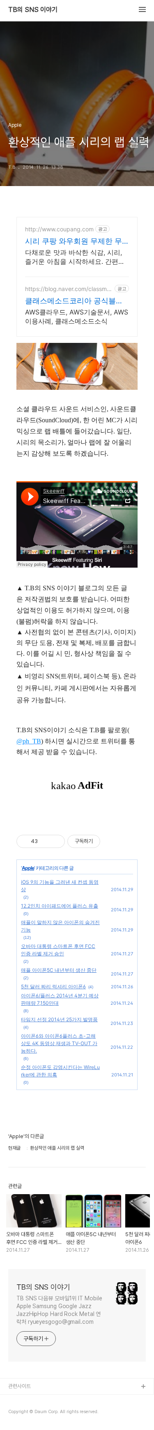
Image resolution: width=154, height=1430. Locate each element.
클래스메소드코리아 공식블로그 (74, 301)
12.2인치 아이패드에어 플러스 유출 (59, 906)
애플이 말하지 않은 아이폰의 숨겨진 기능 (60, 926)
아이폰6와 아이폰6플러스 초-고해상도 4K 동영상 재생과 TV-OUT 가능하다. (59, 1043)
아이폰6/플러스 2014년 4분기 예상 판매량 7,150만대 (60, 999)
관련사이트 (19, 1386)
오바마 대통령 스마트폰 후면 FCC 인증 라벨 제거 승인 (58, 950)
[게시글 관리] (56, 841)
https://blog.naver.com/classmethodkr (68, 288)
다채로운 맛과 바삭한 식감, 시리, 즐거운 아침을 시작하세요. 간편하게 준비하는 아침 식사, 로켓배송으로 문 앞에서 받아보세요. (76, 257)
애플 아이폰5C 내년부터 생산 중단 (59, 970)
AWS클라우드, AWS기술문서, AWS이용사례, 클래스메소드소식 (76, 316)
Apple (28, 868)
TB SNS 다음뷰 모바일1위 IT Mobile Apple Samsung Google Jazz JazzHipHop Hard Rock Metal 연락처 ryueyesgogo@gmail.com (59, 1310)
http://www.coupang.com (59, 229)
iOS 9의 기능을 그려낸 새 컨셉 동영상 (60, 885)
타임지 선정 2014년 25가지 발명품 (59, 1019)
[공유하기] (45, 841)
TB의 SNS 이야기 (32, 10)
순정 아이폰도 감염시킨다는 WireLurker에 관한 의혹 (60, 1071)
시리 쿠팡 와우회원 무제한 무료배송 (73, 241)
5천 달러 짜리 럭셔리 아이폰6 (53, 986)
